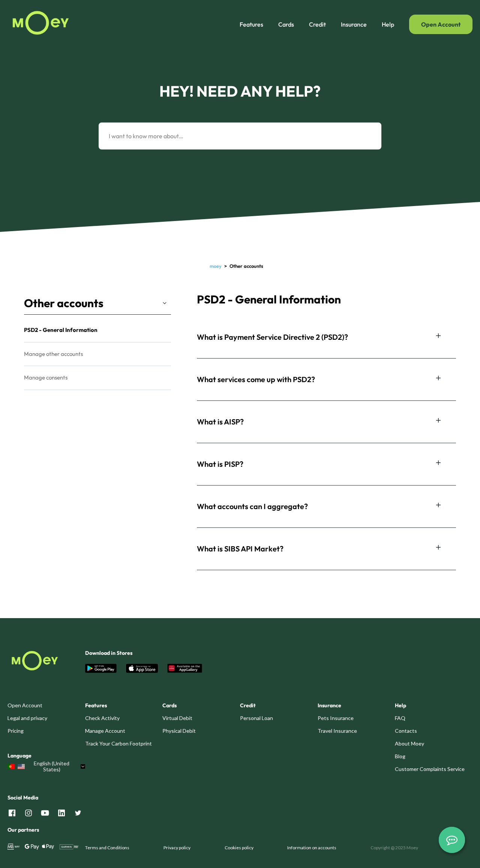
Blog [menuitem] (400, 756)
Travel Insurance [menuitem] (337, 731)
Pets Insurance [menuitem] (336, 718)
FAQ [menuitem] (400, 718)
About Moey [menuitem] (409, 743)
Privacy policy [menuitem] (177, 847)
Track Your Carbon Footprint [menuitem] (118, 743)
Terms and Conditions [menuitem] (107, 847)
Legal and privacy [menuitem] (27, 718)
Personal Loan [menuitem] (256, 718)
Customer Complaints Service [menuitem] (430, 769)
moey (216, 266)
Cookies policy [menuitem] (239, 847)
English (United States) (51, 766)
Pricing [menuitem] (16, 731)
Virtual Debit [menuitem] (177, 718)
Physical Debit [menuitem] (179, 731)
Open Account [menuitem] (25, 705)
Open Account (440, 24)
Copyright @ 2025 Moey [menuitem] (394, 847)
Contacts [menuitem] (406, 731)
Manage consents (46, 377)
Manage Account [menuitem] (105, 731)
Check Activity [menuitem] (102, 718)
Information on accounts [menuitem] (311, 847)
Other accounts (64, 303)
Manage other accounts (53, 353)
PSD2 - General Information (61, 329)
